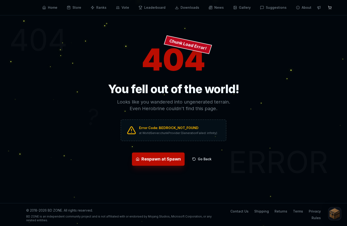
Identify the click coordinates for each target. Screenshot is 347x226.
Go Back (205, 159)
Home (52, 7)
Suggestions (276, 7)
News (219, 7)
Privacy (315, 211)
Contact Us (239, 211)
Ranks (101, 7)
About (306, 7)
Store (76, 7)
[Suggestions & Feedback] (334, 213)
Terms (298, 211)
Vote (125, 7)
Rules (316, 218)
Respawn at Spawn (161, 158)
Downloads (190, 7)
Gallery (245, 7)
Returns (281, 211)
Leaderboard (154, 7)
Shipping (261, 211)
